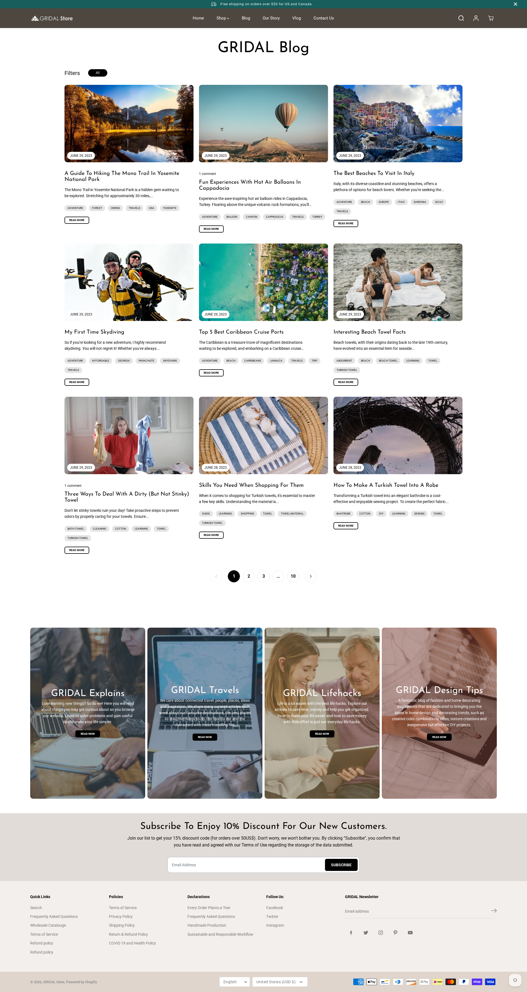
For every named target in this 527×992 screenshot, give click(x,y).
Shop (222, 18)
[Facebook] (351, 933)
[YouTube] (410, 933)
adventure (75, 207)
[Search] (461, 18)
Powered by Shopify (81, 982)
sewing (419, 513)
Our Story (271, 18)
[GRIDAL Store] (52, 18)
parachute (146, 360)
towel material (292, 513)
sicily (439, 201)
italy (401, 201)
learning (412, 360)
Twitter (272, 916)
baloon (231, 216)
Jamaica (276, 360)
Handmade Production (206, 925)
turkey (317, 216)
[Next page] (310, 576)
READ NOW (88, 733)
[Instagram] (381, 933)
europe (384, 201)
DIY (381, 513)
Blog (246, 18)
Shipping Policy (122, 925)
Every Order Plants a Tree (208, 908)
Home (198, 18)
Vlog (296, 18)
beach (365, 201)
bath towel (76, 528)
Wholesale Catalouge (48, 925)
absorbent (344, 360)
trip (314, 360)
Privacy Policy (121, 916)
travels (134, 207)
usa (151, 207)
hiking (115, 207)
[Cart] (491, 18)
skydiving (170, 360)
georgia (124, 360)
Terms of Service (44, 934)
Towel (432, 360)
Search (36, 908)
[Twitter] (366, 933)
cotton (120, 528)
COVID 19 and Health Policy (132, 943)
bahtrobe (344, 513)
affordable (100, 360)
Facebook (274, 908)
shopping (247, 513)
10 (293, 576)
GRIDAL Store (54, 982)
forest (97, 207)
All (98, 73)
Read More (77, 220)
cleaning (99, 528)
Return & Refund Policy (128, 934)
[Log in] (476, 18)
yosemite (169, 207)
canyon (251, 216)
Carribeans (252, 360)
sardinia (420, 201)
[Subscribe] (494, 911)
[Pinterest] (395, 933)
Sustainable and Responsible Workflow (220, 934)
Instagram (275, 925)
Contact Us (323, 18)
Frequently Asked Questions (54, 916)
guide (206, 513)
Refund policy (41, 943)
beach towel (388, 360)
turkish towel (347, 369)
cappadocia (274, 216)
